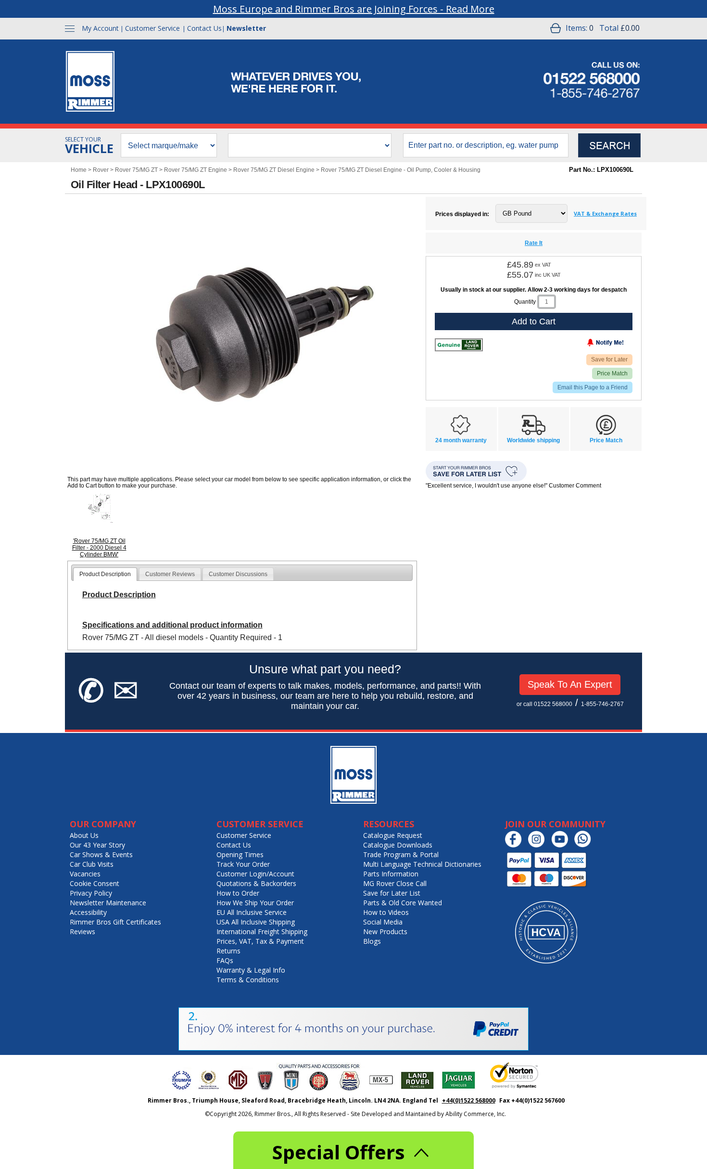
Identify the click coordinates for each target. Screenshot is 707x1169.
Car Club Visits (92, 864)
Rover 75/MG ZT (136, 170)
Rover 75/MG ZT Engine (195, 170)
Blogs (372, 941)
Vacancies (85, 873)
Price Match (612, 373)
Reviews (82, 931)
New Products (385, 931)
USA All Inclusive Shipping (255, 921)
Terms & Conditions (247, 979)
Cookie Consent (94, 883)
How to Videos (386, 912)
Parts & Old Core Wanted (402, 902)
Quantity (525, 301)
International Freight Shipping (261, 931)
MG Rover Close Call (395, 883)
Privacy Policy (91, 893)
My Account (100, 28)
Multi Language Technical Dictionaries (422, 864)
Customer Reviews (170, 574)
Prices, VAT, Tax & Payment (260, 941)
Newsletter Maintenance (108, 902)
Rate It (534, 243)
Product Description (105, 574)
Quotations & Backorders (256, 883)
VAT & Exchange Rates (605, 213)
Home (79, 170)
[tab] (105, 574)
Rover (101, 170)
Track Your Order (243, 864)
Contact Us (204, 28)
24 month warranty (461, 440)
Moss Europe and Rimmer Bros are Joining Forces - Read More (353, 8)
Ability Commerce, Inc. (475, 1114)
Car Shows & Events (101, 854)
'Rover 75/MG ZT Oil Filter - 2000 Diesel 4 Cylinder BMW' (99, 548)
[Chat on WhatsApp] (585, 845)
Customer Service (152, 28)
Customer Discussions (238, 574)
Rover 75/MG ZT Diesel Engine (274, 170)
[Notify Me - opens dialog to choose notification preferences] (585, 344)
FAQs (224, 960)
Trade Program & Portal (401, 854)
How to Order (237, 893)
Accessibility (88, 912)
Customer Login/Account (255, 873)
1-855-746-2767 (602, 704)
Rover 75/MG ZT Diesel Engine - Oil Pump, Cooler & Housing (400, 170)
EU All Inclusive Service (251, 912)
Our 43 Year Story (97, 844)
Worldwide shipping (533, 440)
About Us (84, 835)
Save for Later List (391, 893)
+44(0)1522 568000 (468, 1100)
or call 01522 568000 (544, 704)
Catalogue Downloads (397, 844)
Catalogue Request (392, 835)
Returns (228, 950)
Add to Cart (534, 321)
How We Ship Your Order (255, 902)
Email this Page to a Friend (592, 387)
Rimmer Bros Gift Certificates (115, 921)
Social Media (383, 921)
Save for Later (609, 359)
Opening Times (240, 854)
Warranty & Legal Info (250, 970)
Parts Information (390, 873)
